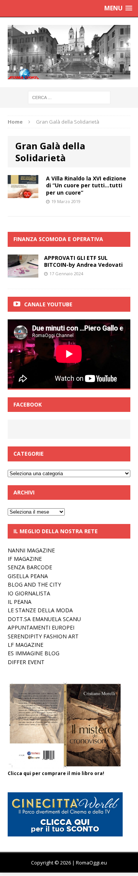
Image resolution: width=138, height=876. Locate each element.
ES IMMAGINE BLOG (33, 653)
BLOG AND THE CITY (34, 584)
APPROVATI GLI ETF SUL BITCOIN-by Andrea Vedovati (83, 261)
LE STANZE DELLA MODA (40, 610)
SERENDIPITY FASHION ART (43, 636)
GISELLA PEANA (28, 576)
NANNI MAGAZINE (31, 550)
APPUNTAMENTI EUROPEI (41, 627)
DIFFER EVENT (26, 662)
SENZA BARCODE (30, 567)
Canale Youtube (48, 304)
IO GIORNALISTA (29, 593)
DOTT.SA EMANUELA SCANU (44, 619)
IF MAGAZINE (25, 558)
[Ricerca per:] (69, 97)
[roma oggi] (69, 52)
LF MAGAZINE (25, 644)
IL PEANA (19, 601)
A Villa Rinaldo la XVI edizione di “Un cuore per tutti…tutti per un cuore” (86, 185)
